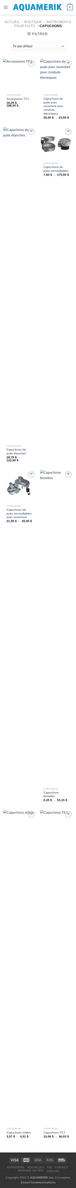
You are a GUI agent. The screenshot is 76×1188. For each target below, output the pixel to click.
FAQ (49, 1167)
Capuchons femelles (51, 794)
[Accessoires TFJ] (19, 75)
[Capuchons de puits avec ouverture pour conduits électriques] (56, 75)
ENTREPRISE (16, 1167)
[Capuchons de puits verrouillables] (56, 143)
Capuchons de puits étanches (16, 451)
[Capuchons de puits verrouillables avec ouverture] (19, 486)
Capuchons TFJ (54, 1132)
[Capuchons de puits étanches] (19, 285)
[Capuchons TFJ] (56, 967)
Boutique (33, 22)
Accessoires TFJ (18, 99)
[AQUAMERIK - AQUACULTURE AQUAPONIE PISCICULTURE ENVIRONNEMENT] (37, 7)
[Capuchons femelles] (56, 627)
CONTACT (61, 1167)
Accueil (12, 22)
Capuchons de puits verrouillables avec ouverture (19, 513)
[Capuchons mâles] (19, 967)
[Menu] (5, 7)
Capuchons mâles (19, 1132)
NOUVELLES (35, 1167)
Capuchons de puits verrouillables (55, 168)
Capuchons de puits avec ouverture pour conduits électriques (53, 106)
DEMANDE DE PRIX (30, 1170)
